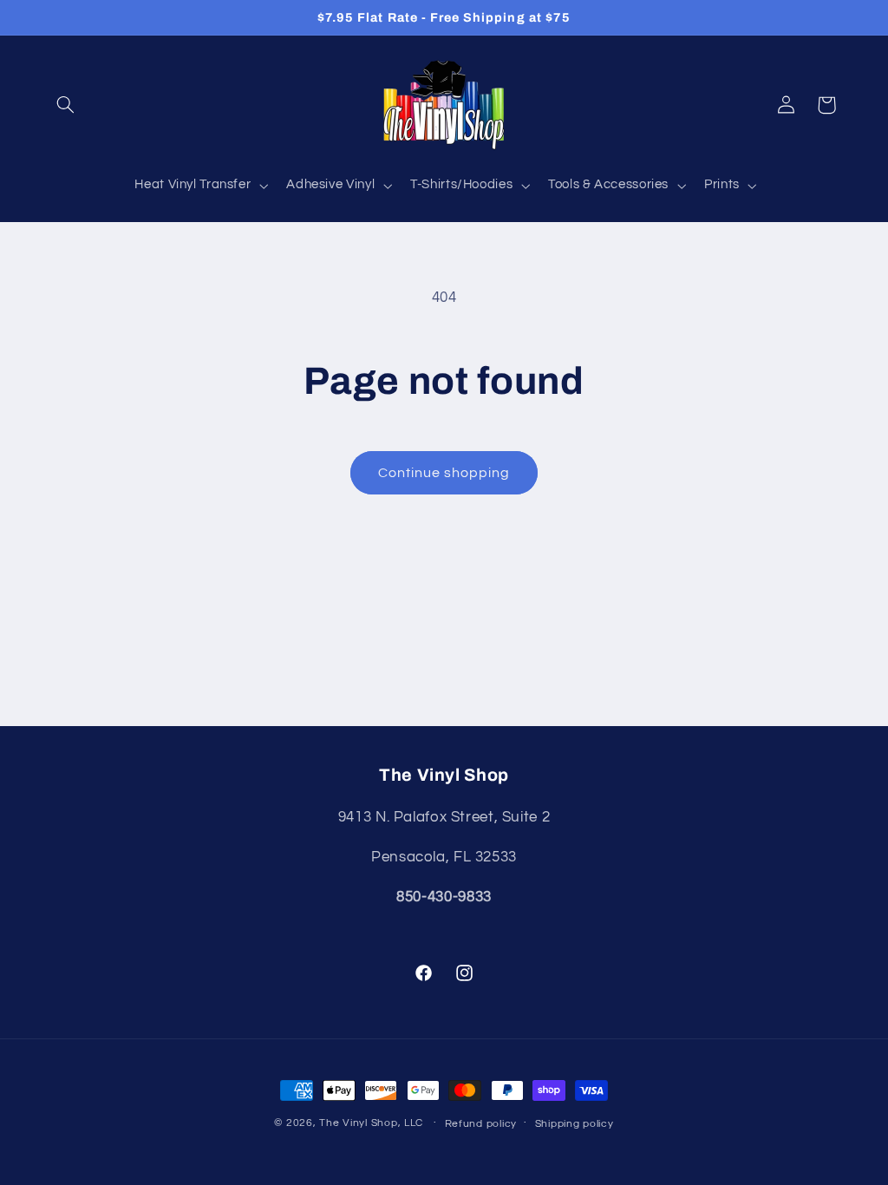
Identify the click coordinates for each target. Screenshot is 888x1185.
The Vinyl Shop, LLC (371, 1123)
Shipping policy (574, 1124)
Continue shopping (444, 473)
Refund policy (481, 1124)
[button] (66, 105)
